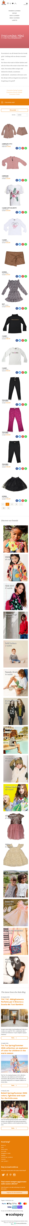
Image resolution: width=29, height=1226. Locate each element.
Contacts (3, 1159)
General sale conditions (7, 1157)
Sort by (13, 115)
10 (3, 508)
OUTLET (14, 13)
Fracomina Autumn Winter (14, 92)
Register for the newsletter (14, 1192)
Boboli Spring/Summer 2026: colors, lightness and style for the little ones (14, 1095)
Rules (2, 1147)
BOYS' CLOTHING (14, 15)
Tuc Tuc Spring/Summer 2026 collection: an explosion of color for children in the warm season (14, 1049)
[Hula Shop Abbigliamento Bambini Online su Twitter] (3, 1175)
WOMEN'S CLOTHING (14, 10)
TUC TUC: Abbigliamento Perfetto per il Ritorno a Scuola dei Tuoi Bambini (12, 1002)
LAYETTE (14, 20)
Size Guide (3, 1151)
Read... (13, 1037)
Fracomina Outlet (14, 94)
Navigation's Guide (5, 1153)
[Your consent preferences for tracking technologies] (20, 1223)
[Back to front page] (2, 102)
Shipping (3, 1155)
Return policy (4, 1149)
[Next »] (8, 508)
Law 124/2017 (4, 1161)
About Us (3, 1145)
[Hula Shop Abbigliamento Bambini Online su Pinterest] (10, 1175)
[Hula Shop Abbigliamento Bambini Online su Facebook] (7, 1175)
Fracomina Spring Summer (14, 90)
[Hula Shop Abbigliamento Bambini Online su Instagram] (14, 1175)
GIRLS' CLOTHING (15, 18)
